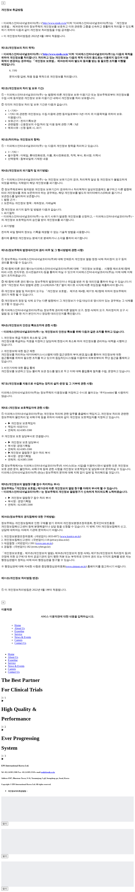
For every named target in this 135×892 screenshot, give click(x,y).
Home (17, 625)
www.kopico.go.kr (70, 536)
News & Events (22, 637)
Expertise (19, 631)
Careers (18, 640)
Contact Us (20, 643)
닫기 (5, 823)
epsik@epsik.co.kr (48, 772)
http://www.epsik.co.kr (55, 23)
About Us (19, 628)
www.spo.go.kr (44, 543)
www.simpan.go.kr (76, 566)
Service (18, 634)
